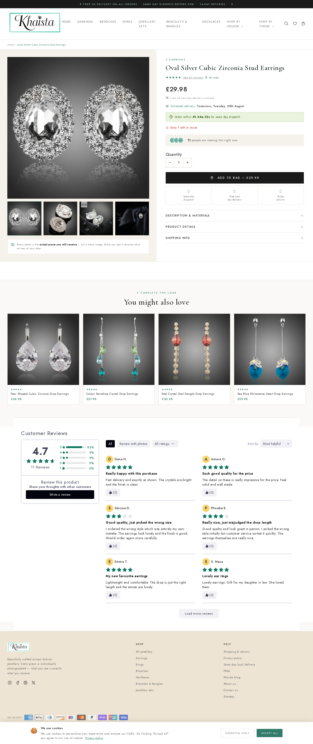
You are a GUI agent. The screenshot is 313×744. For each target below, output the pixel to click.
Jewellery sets (145, 690)
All (110, 443)
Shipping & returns (237, 652)
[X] (33, 683)
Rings (128, 22)
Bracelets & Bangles (176, 24)
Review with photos (133, 443)
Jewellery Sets (147, 24)
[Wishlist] (295, 24)
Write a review (60, 494)
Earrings (85, 22)
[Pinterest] (25, 683)
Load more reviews (199, 613)
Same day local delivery (239, 665)
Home (66, 22)
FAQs (227, 671)
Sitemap (229, 697)
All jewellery (144, 652)
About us (230, 684)
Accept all (269, 733)
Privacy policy (94, 738)
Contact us (231, 690)
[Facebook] (17, 683)
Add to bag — (237, 178)
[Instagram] (9, 683)
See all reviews (193, 78)
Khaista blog (232, 677)
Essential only (237, 733)
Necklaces (211, 22)
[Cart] (303, 24)
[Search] (286, 24)
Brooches (108, 22)
